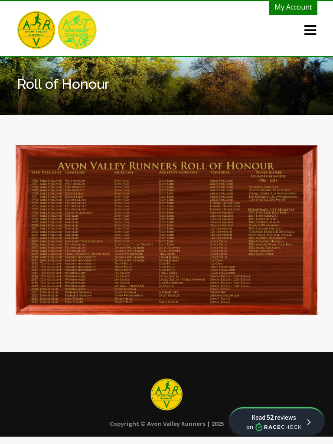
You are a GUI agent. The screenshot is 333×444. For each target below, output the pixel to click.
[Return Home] (37, 29)
